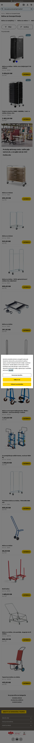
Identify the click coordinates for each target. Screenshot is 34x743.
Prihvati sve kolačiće (17, 384)
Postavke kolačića (17, 375)
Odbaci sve (17, 379)
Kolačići (11, 370)
